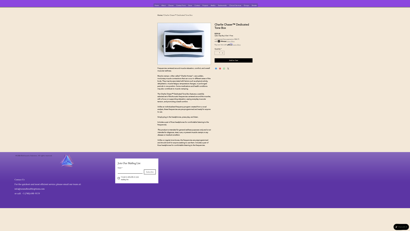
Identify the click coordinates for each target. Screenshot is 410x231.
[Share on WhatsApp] (224, 68)
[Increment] (222, 53)
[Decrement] (216, 53)
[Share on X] (228, 68)
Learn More (231, 41)
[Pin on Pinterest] (220, 68)
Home (159, 15)
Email (120, 168)
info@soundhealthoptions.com (30, 188)
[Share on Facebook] (216, 68)
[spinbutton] (219, 53)
